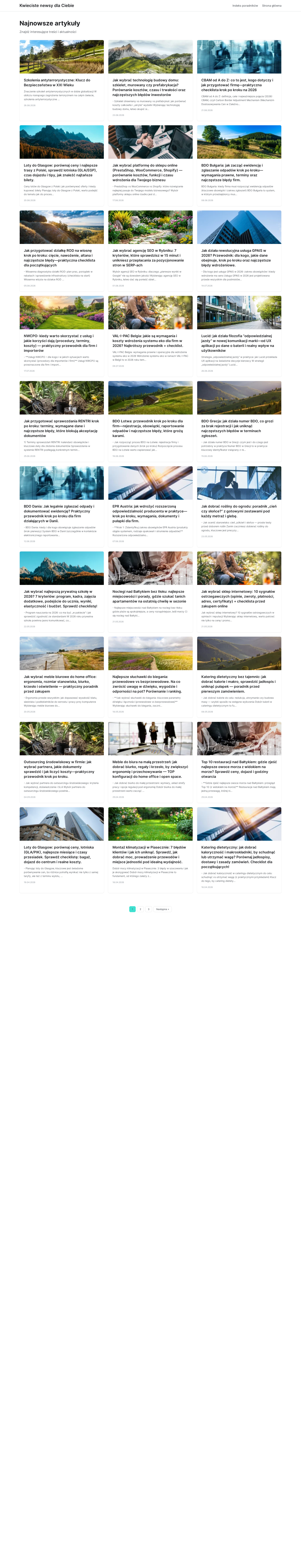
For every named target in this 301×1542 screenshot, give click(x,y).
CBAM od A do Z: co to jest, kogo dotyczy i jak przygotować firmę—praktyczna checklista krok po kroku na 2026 (237, 85)
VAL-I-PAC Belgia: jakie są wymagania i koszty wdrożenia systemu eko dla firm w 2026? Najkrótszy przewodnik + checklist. (148, 341)
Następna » (162, 909)
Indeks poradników (245, 5)
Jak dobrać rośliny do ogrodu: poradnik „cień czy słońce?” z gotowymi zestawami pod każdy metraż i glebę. (239, 511)
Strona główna (271, 5)
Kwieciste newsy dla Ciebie (47, 5)
